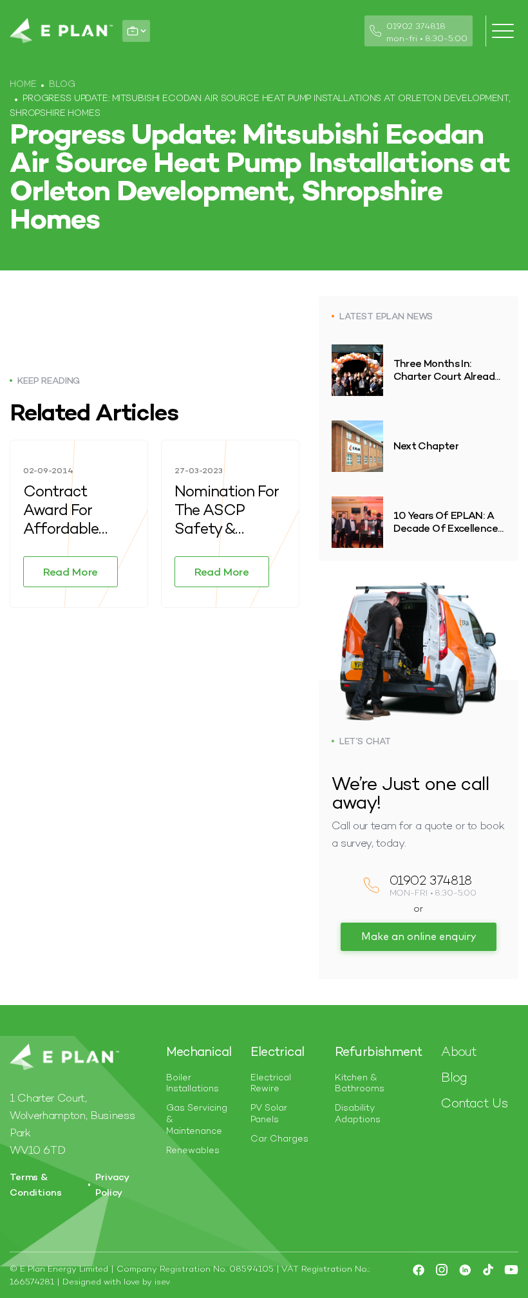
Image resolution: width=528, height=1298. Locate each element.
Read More (70, 572)
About (458, 1051)
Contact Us (474, 1103)
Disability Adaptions (358, 1113)
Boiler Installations (192, 1083)
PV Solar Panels (268, 1113)
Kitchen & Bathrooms (359, 1083)
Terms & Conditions (36, 1184)
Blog (62, 83)
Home (23, 83)
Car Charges (279, 1138)
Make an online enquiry (418, 937)
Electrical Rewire (270, 1083)
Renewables (193, 1150)
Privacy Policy (112, 1184)
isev (162, 1281)
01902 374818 (416, 26)
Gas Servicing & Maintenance (196, 1119)
